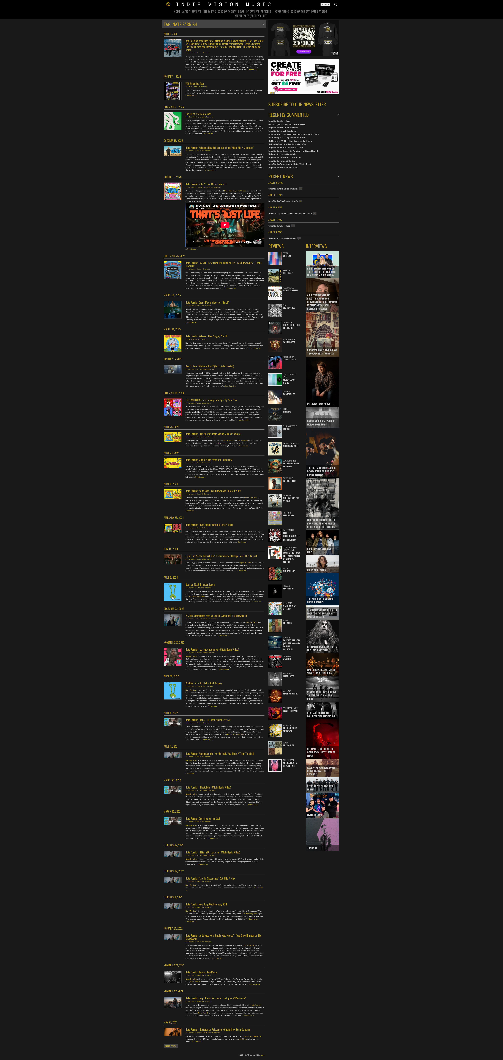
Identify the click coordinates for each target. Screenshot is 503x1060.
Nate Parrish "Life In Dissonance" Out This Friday (210, 878)
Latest (186, 11)
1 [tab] (271, 93)
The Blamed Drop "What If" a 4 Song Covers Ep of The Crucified (290, 140)
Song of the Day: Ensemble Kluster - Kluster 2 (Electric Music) (289, 164)
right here (222, 443)
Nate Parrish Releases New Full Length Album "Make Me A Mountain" (219, 147)
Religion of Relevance (252, 1036)
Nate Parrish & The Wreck (235, 191)
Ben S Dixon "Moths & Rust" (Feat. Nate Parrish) (209, 366)
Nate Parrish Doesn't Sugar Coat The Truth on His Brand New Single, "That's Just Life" (223, 264)
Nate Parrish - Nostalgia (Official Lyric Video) (208, 787)
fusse (262, 1055)
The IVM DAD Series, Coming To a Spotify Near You (211, 400)
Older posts (170, 1046)
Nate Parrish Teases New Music (201, 972)
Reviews (196, 11)
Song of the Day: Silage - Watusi (279, 120)
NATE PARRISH (251, 497)
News (241, 11)
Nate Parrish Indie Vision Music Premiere (206, 184)
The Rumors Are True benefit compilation (282, 154)
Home (177, 11)
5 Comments (207, 587)
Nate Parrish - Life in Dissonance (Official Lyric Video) (212, 852)
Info (265, 15)
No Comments (202, 86)
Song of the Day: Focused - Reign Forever (282, 130)
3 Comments (206, 269)
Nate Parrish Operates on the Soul (202, 818)
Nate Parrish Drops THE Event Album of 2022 (208, 720)
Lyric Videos (201, 369)
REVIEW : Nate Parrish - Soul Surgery (203, 683)
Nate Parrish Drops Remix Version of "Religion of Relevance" (215, 998)
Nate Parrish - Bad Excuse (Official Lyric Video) (209, 525)
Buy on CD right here (235, 734)
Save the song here (250, 914)
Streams (204, 619)
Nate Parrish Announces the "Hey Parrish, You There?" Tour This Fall (219, 753)
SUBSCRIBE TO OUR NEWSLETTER (297, 104)
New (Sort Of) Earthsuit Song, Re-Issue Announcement (286, 124)
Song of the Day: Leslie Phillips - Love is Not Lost (285, 157)
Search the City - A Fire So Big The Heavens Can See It (286, 137)
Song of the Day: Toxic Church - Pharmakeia (283, 127)
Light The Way (245, 563)
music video (228, 440)
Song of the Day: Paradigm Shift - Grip (281, 160)
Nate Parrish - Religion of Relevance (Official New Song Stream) (217, 1029)
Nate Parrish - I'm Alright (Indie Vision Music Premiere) (213, 434)
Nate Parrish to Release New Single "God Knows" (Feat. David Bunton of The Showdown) (223, 936)
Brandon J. (191, 53)
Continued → (253, 69)
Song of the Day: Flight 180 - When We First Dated (285, 147)
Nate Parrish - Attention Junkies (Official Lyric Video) (212, 649)
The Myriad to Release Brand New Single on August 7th (287, 144)
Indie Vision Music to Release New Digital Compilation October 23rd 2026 (293, 134)
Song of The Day (300, 11)
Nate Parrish (243, 440)
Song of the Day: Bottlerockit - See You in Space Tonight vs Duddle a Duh (293, 150)
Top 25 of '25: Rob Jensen (198, 114)
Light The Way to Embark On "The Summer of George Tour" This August (221, 556)
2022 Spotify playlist (196, 596)
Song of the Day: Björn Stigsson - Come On (283, 201)
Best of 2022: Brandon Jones (200, 584)
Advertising (282, 11)
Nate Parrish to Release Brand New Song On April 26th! (213, 491)
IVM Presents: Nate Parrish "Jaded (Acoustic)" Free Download (216, 616)
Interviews (209, 11)
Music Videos (319, 11)
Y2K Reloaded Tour (194, 83)
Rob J (189, 86)
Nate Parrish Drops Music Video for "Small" (207, 302)
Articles (266, 11)
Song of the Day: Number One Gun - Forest (282, 167)
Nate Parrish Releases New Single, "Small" (206, 336)
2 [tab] (273, 93)
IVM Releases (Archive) (247, 15)
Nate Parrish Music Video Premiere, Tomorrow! (209, 460)
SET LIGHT (325, 4)
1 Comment (205, 53)
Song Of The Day (227, 11)
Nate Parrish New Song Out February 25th (206, 904)
